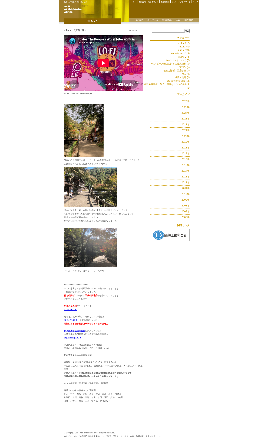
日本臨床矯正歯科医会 (74, 330)
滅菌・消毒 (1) (182, 77)
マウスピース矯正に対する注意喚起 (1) (170, 63)
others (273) (183, 57)
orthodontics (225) (180, 53)
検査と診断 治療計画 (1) (176, 70)
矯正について (153, 2)
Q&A (174, 2)
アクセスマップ (184, 2)
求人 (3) (186, 74)
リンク (195, 2)
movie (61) (184, 46)
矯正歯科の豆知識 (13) (178, 81)
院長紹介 (188, 20)
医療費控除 (165, 2)
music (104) (184, 50)
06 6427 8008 (70, 320)
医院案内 (142, 2)
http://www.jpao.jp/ (72, 337)
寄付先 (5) (184, 67)
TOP (133, 2)
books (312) (184, 43)
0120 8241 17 (70, 309)
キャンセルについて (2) (178, 60)
